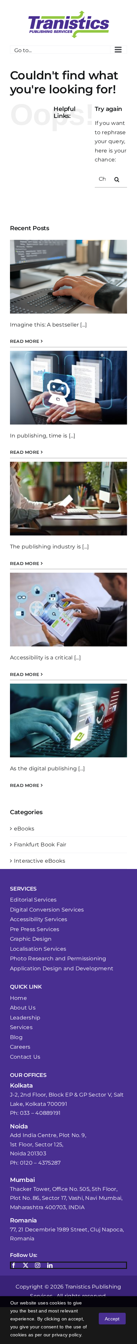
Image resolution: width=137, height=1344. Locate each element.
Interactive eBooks (39, 861)
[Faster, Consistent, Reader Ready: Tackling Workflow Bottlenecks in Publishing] (68, 388)
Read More (24, 341)
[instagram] (37, 1265)
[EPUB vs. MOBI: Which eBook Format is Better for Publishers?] (68, 720)
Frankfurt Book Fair (40, 844)
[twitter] (25, 1265)
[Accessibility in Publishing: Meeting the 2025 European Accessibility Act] (68, 277)
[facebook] (13, 1265)
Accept (112, 1318)
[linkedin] (50, 1265)
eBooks (24, 828)
